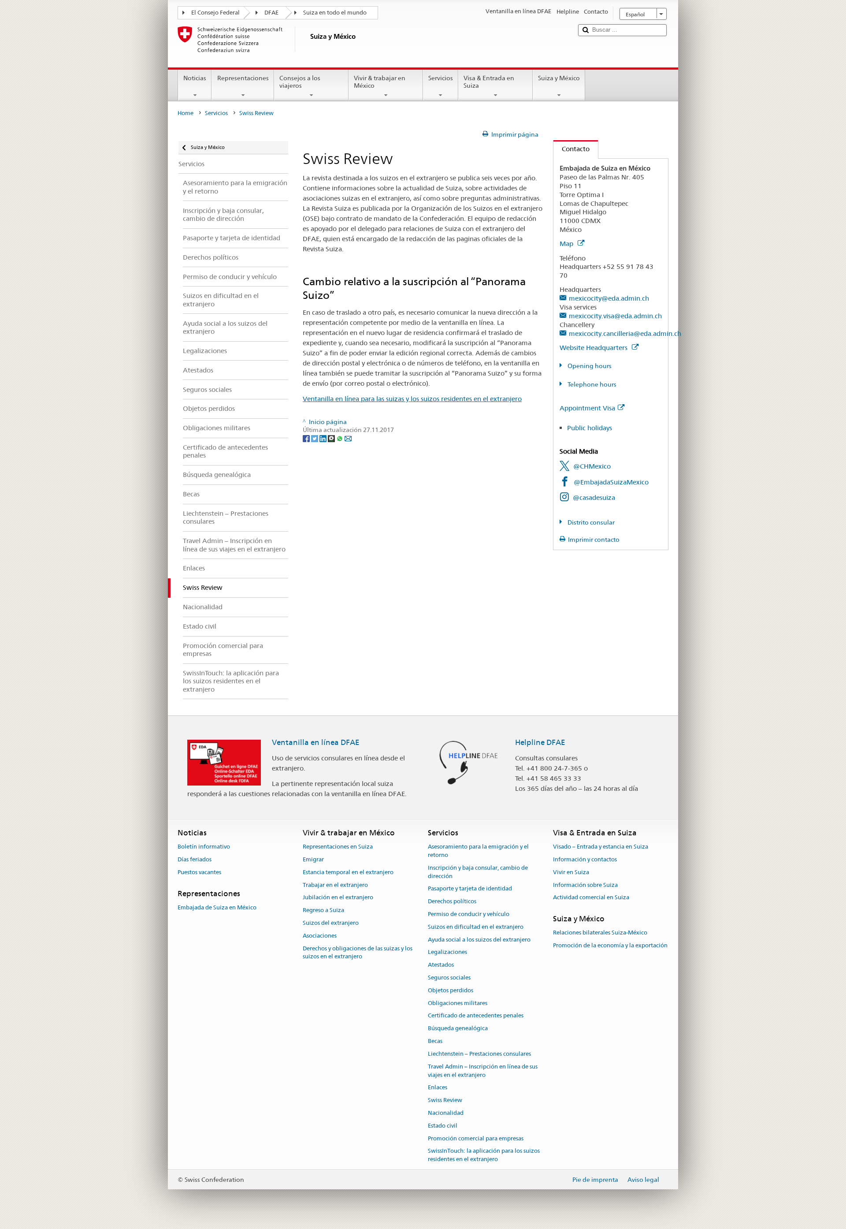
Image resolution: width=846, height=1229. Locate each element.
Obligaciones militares (457, 1003)
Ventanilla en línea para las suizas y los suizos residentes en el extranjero (412, 399)
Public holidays (589, 428)
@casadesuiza (594, 497)
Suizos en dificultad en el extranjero (475, 927)
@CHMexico (592, 466)
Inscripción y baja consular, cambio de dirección (478, 871)
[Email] (348, 438)
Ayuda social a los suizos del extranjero (479, 939)
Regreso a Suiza (323, 910)
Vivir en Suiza (571, 872)
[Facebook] (307, 438)
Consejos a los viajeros (299, 81)
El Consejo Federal (215, 12)
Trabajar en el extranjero (335, 885)
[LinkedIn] (323, 438)
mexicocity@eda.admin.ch (609, 298)
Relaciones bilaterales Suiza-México (600, 933)
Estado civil (442, 1125)
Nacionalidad (446, 1113)
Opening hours (589, 365)
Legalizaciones (447, 952)
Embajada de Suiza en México (217, 907)
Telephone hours (591, 384)
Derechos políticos (452, 901)
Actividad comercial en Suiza (591, 897)
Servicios (440, 78)
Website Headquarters (594, 347)
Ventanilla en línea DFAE (316, 742)
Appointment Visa (587, 408)
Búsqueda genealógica (458, 1028)
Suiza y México (559, 78)
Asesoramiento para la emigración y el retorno (478, 850)
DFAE (271, 12)
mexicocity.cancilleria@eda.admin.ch (625, 333)
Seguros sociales (449, 977)
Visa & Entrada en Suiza (489, 81)
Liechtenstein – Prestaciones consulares (479, 1053)
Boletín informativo (204, 846)
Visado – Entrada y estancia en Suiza (600, 846)
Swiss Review (445, 1100)
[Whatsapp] (340, 438)
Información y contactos (585, 859)
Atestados (441, 964)
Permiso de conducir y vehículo (468, 914)
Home (185, 113)
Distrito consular (590, 522)
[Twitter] (315, 438)
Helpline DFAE (540, 742)
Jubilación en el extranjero (338, 897)
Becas (435, 1041)
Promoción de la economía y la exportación (610, 945)
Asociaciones (320, 935)
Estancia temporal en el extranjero (348, 872)
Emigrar (313, 859)
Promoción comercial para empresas (475, 1138)
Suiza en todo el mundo (335, 12)
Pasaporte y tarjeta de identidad (470, 889)
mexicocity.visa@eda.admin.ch (615, 316)
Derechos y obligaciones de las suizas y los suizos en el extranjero (357, 952)
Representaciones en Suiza (338, 846)
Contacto (571, 149)
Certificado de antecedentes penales (475, 1016)
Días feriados (195, 859)
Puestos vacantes (199, 872)
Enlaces (437, 1087)
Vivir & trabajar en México (379, 81)
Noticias (194, 78)
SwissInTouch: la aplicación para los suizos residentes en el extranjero (484, 1155)
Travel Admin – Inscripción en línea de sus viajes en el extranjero (483, 1070)
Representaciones (243, 78)
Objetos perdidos (450, 990)
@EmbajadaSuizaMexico (611, 482)
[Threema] (332, 438)
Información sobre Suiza (585, 885)
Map (567, 243)
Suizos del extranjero (331, 923)
